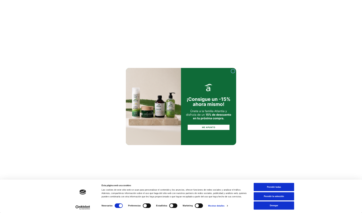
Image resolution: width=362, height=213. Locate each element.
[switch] (147, 205)
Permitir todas (274, 187)
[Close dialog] (233, 71)
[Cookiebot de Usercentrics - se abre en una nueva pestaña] (82, 207)
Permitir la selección (274, 196)
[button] (208, 106)
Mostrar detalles (216, 206)
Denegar (274, 205)
